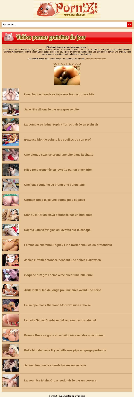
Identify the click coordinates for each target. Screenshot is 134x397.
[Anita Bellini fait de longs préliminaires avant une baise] (12, 290)
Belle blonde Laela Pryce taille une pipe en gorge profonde (65, 350)
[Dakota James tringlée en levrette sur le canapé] (12, 230)
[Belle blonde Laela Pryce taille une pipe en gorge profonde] (12, 350)
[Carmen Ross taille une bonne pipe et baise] (12, 200)
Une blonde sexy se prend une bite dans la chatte (58, 154)
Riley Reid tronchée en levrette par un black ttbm (58, 169)
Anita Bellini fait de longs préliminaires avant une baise (62, 290)
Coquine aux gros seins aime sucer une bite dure (58, 275)
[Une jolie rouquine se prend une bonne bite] (12, 185)
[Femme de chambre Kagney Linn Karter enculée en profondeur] (12, 245)
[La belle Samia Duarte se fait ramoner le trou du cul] (12, 320)
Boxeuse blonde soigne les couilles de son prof (57, 139)
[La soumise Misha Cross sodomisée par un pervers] (12, 380)
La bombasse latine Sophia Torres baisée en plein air (61, 124)
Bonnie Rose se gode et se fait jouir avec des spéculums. (64, 335)
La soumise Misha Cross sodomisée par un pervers (60, 380)
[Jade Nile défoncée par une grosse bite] (12, 109)
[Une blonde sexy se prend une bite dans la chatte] (12, 154)
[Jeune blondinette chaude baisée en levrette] (12, 365)
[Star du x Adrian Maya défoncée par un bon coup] (12, 215)
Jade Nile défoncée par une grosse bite (51, 109)
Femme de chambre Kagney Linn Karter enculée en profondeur (68, 245)
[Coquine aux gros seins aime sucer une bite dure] (12, 275)
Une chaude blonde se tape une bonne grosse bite (59, 94)
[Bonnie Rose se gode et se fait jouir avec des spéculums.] (12, 335)
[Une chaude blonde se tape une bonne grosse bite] (12, 94)
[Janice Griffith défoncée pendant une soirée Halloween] (12, 260)
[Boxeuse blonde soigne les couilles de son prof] (12, 139)
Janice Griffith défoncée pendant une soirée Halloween (62, 260)
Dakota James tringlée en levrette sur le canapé (57, 230)
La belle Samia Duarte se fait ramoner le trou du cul (60, 320)
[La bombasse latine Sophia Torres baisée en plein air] (12, 124)
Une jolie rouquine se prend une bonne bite (54, 184)
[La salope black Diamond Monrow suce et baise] (12, 305)
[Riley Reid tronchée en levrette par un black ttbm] (12, 169)
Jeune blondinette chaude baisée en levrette (55, 365)
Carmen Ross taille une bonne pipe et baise (54, 199)
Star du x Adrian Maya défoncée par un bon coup (58, 215)
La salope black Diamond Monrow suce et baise (57, 305)
